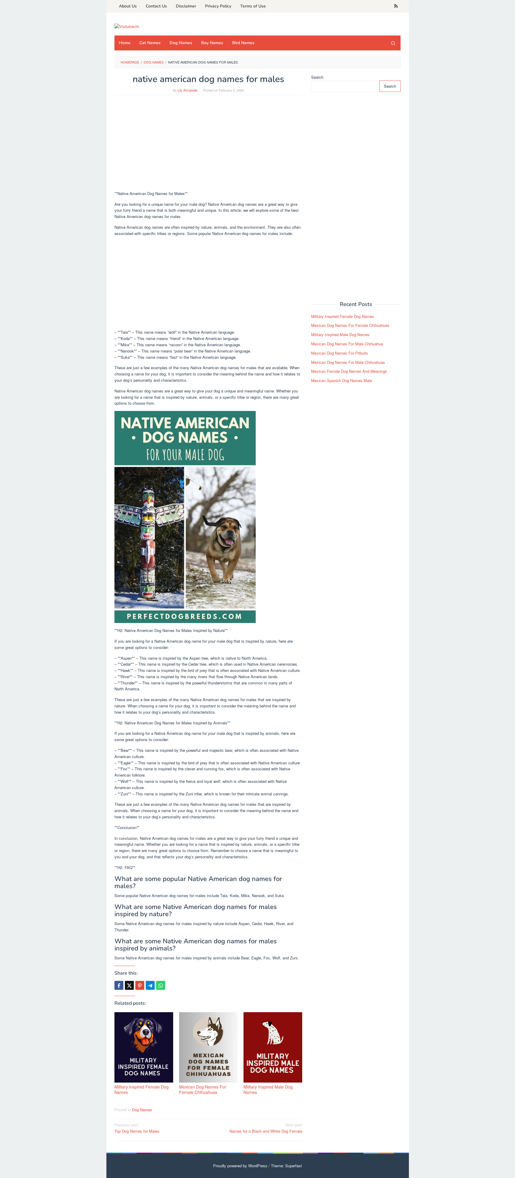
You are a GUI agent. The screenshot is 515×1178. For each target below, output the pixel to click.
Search (317, 77)
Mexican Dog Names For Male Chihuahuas (348, 362)
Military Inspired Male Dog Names (268, 1089)
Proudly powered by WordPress (240, 1165)
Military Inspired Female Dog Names (141, 1089)
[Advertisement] (208, 146)
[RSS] (396, 6)
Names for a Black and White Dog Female (265, 1128)
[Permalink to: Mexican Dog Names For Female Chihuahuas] (208, 1047)
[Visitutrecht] (126, 26)
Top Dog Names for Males (136, 1128)
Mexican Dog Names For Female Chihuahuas (202, 1089)
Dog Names (142, 1109)
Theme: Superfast (286, 1165)
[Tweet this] (129, 985)
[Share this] (118, 985)
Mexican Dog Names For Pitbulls (339, 353)
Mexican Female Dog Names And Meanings (349, 371)
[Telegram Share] (150, 985)
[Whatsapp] (160, 985)
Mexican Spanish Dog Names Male (341, 380)
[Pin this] (139, 985)
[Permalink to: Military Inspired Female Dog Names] (143, 1047)
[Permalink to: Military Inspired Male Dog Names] (272, 1047)
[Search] (393, 42)
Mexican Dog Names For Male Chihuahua (347, 344)
